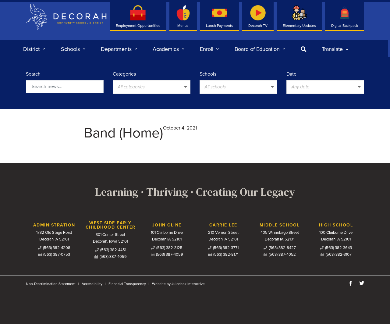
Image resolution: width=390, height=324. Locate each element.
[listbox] (335, 49)
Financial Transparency (127, 284)
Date (291, 74)
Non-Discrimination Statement (51, 284)
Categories (124, 74)
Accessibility (92, 284)
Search (33, 74)
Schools (208, 74)
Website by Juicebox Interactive (178, 284)
